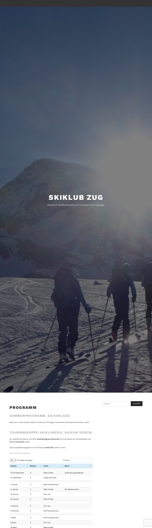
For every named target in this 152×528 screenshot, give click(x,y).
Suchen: (66, 460)
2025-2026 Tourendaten (20, 453)
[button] (27, 466)
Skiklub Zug (76, 197)
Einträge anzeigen (24, 460)
